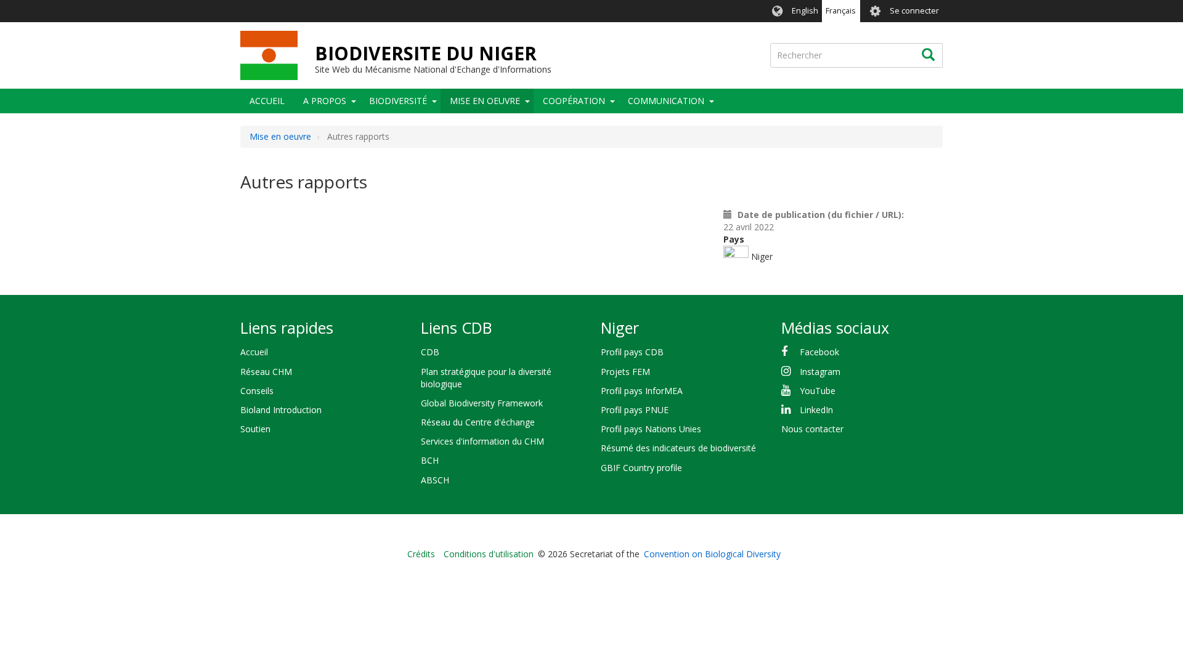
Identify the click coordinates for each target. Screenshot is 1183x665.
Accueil (267, 101)
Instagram (820, 371)
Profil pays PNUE (635, 410)
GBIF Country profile (641, 468)
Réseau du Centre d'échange (478, 422)
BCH (430, 460)
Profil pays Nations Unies (651, 429)
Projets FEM (625, 371)
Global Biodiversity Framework (482, 403)
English (805, 11)
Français (841, 11)
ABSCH (435, 480)
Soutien (255, 429)
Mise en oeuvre (485, 101)
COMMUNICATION (666, 101)
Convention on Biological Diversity (712, 554)
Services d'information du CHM (482, 441)
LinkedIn (816, 410)
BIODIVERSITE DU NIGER (426, 53)
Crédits (421, 554)
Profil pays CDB (632, 352)
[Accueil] (269, 55)
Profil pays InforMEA (642, 391)
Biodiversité (398, 101)
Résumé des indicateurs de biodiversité (678, 448)
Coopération (574, 101)
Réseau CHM (266, 371)
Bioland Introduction (281, 410)
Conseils (257, 391)
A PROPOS (324, 101)
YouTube (817, 391)
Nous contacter (812, 429)
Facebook (819, 352)
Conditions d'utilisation (489, 554)
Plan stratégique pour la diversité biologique (486, 378)
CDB (430, 352)
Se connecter (914, 11)
